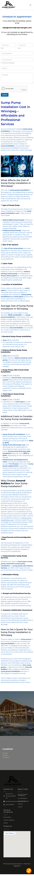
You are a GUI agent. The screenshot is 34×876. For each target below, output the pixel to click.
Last (19, 48)
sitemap (5, 823)
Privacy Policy (7, 817)
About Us (20, 804)
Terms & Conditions (8, 820)
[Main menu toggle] (30, 5)
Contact (20, 806)
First (2, 48)
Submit (4, 95)
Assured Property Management (22, 795)
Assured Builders (22, 798)
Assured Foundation (23, 801)
